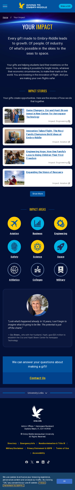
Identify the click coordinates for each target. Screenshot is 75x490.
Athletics (14, 279)
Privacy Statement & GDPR (39, 448)
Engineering (60, 233)
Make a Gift (65, 6)
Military (60, 279)
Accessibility (39, 453)
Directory (12, 443)
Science (37, 256)
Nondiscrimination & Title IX (52, 443)
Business (37, 233)
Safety (14, 256)
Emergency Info (27, 443)
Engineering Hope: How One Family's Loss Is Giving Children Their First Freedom (46, 155)
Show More (37, 194)
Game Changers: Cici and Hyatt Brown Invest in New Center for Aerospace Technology (47, 113)
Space (60, 256)
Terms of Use (62, 448)
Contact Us (38, 378)
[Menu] (5, 6)
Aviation (14, 233)
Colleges (37, 279)
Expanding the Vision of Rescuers (44, 172)
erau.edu (37, 421)
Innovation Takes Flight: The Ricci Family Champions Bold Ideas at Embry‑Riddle (44, 134)
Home (5, 17)
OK (64, 481)
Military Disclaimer (14, 448)
